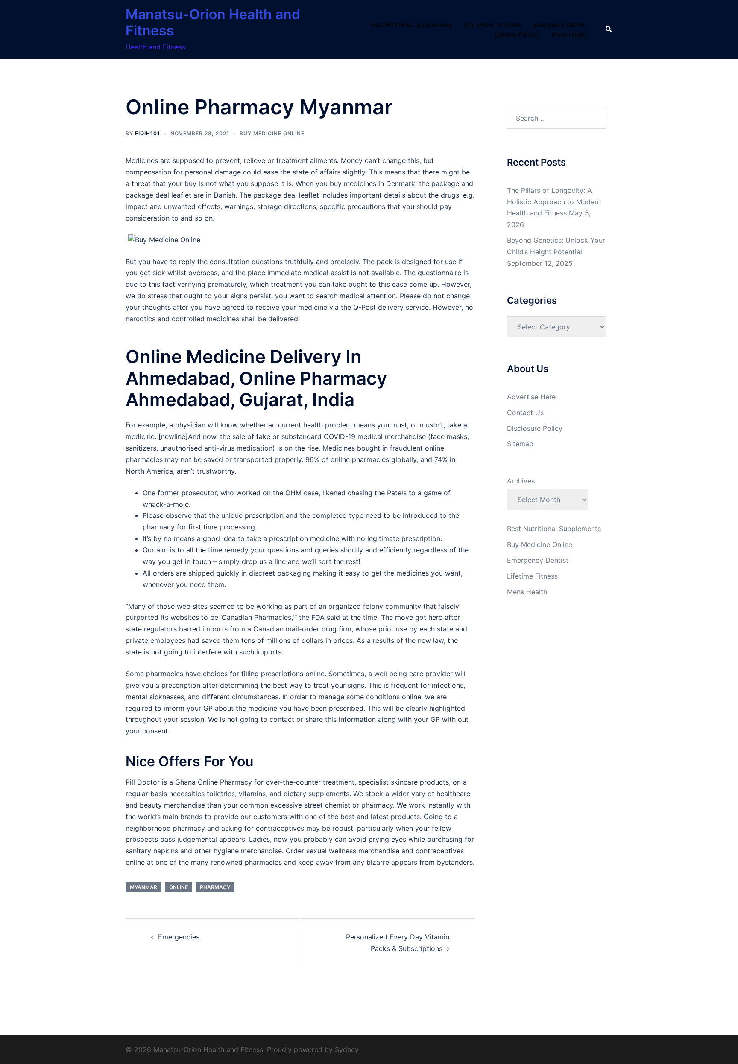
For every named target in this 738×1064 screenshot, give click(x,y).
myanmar (143, 887)
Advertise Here (531, 396)
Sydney (347, 1049)
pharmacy (215, 887)
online (178, 887)
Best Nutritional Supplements (411, 24)
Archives (521, 481)
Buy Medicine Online (492, 24)
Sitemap (520, 443)
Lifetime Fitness (517, 34)
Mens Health (569, 34)
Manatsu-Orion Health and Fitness (213, 22)
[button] (609, 29)
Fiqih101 (147, 133)
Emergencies (178, 937)
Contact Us (525, 412)
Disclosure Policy (534, 428)
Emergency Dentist (560, 24)
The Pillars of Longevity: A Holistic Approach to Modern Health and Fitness (554, 202)
